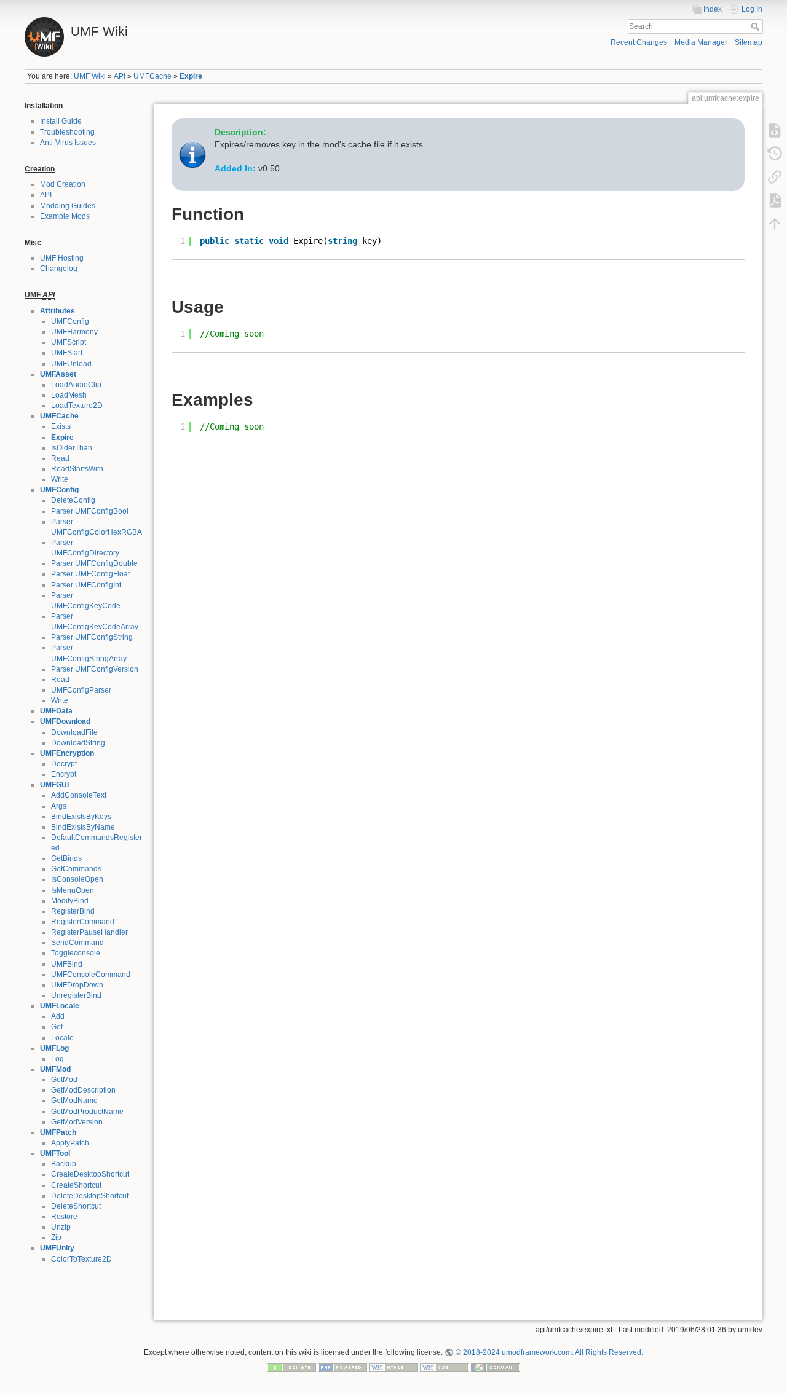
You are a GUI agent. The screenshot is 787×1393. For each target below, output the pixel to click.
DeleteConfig (73, 500)
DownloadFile (74, 732)
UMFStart (66, 352)
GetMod (64, 1079)
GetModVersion (77, 1122)
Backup (63, 1164)
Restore (64, 1216)
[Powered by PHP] (342, 1366)
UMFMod (55, 1069)
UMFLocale (59, 1006)
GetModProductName (87, 1111)
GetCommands (76, 869)
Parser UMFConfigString (92, 637)
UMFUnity (57, 1248)
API (119, 76)
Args (58, 806)
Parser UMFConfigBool (90, 511)
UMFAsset (58, 374)
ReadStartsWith (77, 469)
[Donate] (291, 1366)
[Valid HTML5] (393, 1366)
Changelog (58, 268)
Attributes (57, 311)
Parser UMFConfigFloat (90, 574)
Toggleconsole (75, 953)
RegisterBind (73, 911)
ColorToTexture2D (81, 1259)
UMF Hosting (62, 258)
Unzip (61, 1227)
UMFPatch (58, 1132)
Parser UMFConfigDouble (94, 563)
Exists (61, 426)
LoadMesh (69, 395)
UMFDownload (65, 721)
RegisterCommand (82, 921)
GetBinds (66, 858)
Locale (62, 1038)
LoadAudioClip (76, 384)
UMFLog (54, 1048)
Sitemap (748, 42)
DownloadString (78, 743)
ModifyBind (70, 901)
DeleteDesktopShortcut (90, 1195)
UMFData (56, 711)
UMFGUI (54, 784)
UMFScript (68, 342)
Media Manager (700, 42)
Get (57, 1026)
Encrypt (63, 774)
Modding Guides (67, 206)
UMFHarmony (74, 332)
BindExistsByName (83, 827)
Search (756, 26)
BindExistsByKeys (81, 816)
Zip (56, 1237)
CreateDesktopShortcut (90, 1174)
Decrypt (64, 763)
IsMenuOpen (72, 890)
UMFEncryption (67, 753)
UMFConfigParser (81, 690)
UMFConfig (70, 321)
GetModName (74, 1100)
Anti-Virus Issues (68, 142)
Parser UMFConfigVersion (94, 669)
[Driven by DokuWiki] (495, 1366)
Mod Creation (62, 184)
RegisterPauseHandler (89, 932)
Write (59, 479)
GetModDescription (83, 1090)
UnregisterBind (76, 995)
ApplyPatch (70, 1143)
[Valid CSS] (444, 1366)
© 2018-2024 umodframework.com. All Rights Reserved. (549, 1352)
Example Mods (65, 216)
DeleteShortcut (76, 1206)
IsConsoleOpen (77, 879)
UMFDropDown (77, 985)
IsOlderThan (71, 448)
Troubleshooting (67, 132)
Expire (191, 76)
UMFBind (66, 964)
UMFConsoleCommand (90, 974)
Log (57, 1058)
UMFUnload (71, 363)
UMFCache (152, 76)
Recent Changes (639, 42)
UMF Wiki (90, 76)
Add (58, 1016)
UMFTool (55, 1153)
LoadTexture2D (77, 405)
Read (60, 458)
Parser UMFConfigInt (86, 585)
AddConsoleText (78, 795)
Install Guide (61, 121)
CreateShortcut (76, 1185)
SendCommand (77, 942)
